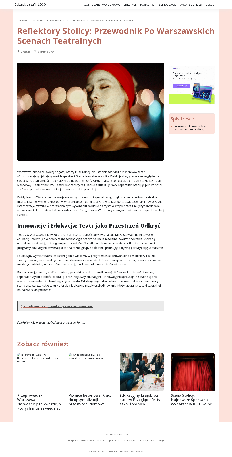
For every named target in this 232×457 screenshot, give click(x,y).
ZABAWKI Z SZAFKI (26, 20)
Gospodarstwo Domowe (102, 4)
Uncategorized (191, 4)
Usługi (210, 4)
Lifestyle (130, 4)
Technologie (166, 4)
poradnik (147, 4)
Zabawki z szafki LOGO (30, 5)
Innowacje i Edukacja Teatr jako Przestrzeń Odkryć (191, 127)
